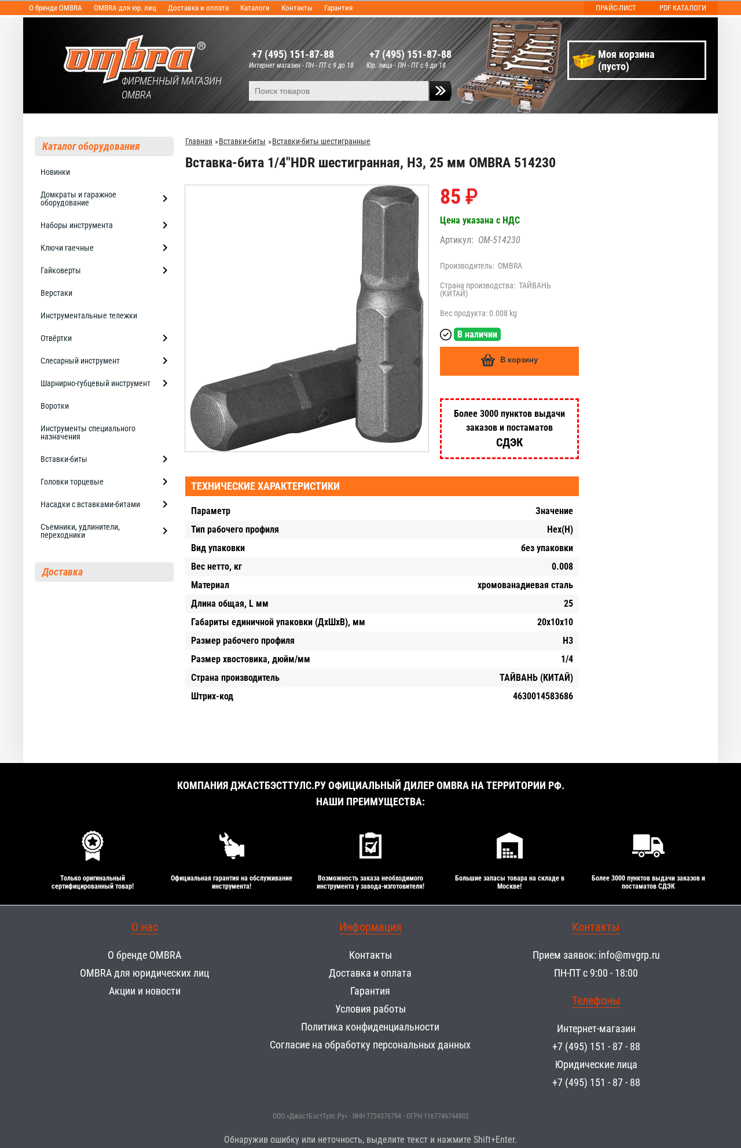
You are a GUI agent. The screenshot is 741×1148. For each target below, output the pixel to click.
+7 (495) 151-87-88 (293, 54)
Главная (198, 141)
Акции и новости (145, 991)
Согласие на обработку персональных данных (370, 1045)
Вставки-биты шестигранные (321, 141)
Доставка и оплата (198, 7)
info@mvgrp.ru (629, 955)
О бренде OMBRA (55, 7)
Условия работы (370, 1009)
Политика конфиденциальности (370, 1027)
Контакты (297, 7)
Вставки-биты (242, 141)
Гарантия (338, 7)
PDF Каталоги (682, 7)
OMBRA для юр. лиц (125, 7)
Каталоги (255, 7)
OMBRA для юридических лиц (144, 973)
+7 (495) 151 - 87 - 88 (596, 1046)
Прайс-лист (616, 7)
